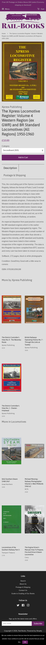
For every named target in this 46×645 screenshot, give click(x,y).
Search (23, 581)
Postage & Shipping (15, 175)
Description (10, 167)
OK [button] (25, 642)
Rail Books (22, 631)
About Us (23, 584)
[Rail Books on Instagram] (28, 606)
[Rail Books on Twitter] (18, 606)
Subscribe (38, 624)
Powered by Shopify (34, 631)
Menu (7, 9)
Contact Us (23, 590)
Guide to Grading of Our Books (23, 593)
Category (5, 146)
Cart (42, 9)
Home (4, 33)
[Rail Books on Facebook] (23, 606)
